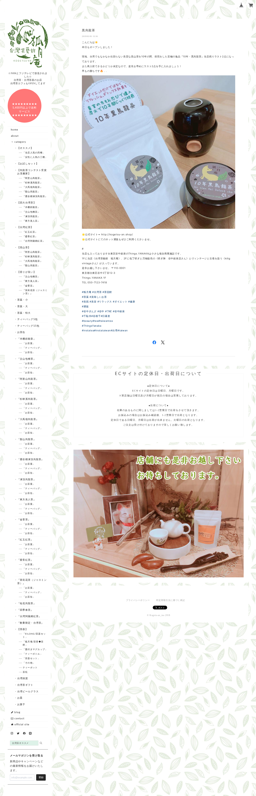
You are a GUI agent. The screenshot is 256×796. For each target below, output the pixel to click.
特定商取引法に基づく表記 (170, 600)
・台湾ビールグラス (28, 691)
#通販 (85, 306)
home (14, 129)
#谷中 (100, 311)
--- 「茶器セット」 (31, 658)
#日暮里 (105, 315)
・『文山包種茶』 (26, 358)
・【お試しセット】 (28, 163)
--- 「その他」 (29, 662)
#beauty (87, 320)
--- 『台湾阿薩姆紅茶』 (34, 240)
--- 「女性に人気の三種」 (35, 157)
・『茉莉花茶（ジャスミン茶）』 (32, 581)
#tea (95, 320)
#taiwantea (105, 320)
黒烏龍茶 (88, 30)
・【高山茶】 (24, 247)
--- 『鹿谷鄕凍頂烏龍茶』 (35, 196)
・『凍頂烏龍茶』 (26, 479)
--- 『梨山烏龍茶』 (31, 191)
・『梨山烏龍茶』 (26, 439)
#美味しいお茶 (98, 296)
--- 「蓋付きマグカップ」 (35, 649)
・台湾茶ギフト (25, 684)
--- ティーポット (30, 667)
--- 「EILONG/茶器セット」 (34, 635)
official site (21, 724)
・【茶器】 (22, 629)
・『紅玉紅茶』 (25, 539)
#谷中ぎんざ (89, 311)
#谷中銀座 (119, 311)
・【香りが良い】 (26, 271)
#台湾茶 (97, 291)
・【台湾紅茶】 (25, 227)
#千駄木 (86, 315)
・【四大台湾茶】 (26, 202)
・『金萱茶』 (24, 519)
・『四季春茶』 (25, 609)
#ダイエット (120, 301)
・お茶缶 (21, 332)
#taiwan (123, 330)
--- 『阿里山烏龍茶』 (33, 178)
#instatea (88, 330)
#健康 (131, 301)
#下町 (108, 311)
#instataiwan (102, 330)
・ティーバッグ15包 (28, 325)
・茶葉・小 (22, 299)
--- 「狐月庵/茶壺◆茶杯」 (33, 643)
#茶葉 (85, 296)
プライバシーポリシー (138, 600)
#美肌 (85, 301)
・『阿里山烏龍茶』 (28, 378)
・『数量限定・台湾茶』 (30, 622)
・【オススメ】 (25, 147)
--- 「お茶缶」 (29, 352)
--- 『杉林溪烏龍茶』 (33, 182)
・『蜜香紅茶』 (25, 559)
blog (17, 712)
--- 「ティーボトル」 (33, 653)
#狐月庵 (86, 291)
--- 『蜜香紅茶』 (30, 236)
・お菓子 (21, 704)
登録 (41, 777)
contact (19, 718)
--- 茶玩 (25, 672)
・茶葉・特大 (24, 312)
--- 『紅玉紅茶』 (30, 231)
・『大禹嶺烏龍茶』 (28, 419)
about (15, 135)
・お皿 (19, 697)
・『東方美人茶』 (26, 499)
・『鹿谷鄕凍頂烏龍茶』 (30, 459)
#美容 (93, 301)
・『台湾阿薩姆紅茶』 (29, 616)
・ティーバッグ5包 (27, 319)
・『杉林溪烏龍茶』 (28, 398)
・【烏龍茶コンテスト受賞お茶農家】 (32, 172)
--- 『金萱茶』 (29, 285)
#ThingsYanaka (91, 325)
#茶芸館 (107, 291)
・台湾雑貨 (22, 678)
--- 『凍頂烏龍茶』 (31, 216)
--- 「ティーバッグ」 (33, 347)
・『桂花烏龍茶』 (26, 603)
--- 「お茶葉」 (29, 343)
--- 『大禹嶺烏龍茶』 (33, 187)
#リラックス (104, 301)
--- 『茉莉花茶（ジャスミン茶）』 (35, 292)
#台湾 (114, 330)
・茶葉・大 (22, 306)
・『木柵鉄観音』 (26, 338)
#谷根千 (96, 315)
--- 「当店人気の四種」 (34, 152)
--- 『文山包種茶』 (31, 211)
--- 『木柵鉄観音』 (31, 207)
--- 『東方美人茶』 (31, 220)
